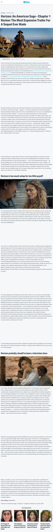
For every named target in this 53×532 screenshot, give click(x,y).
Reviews (3, 13)
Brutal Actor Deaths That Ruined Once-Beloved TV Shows (32, 525)
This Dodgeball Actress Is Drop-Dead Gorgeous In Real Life (20, 525)
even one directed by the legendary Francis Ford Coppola (25, 76)
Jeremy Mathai (6, 59)
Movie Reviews (10, 13)
